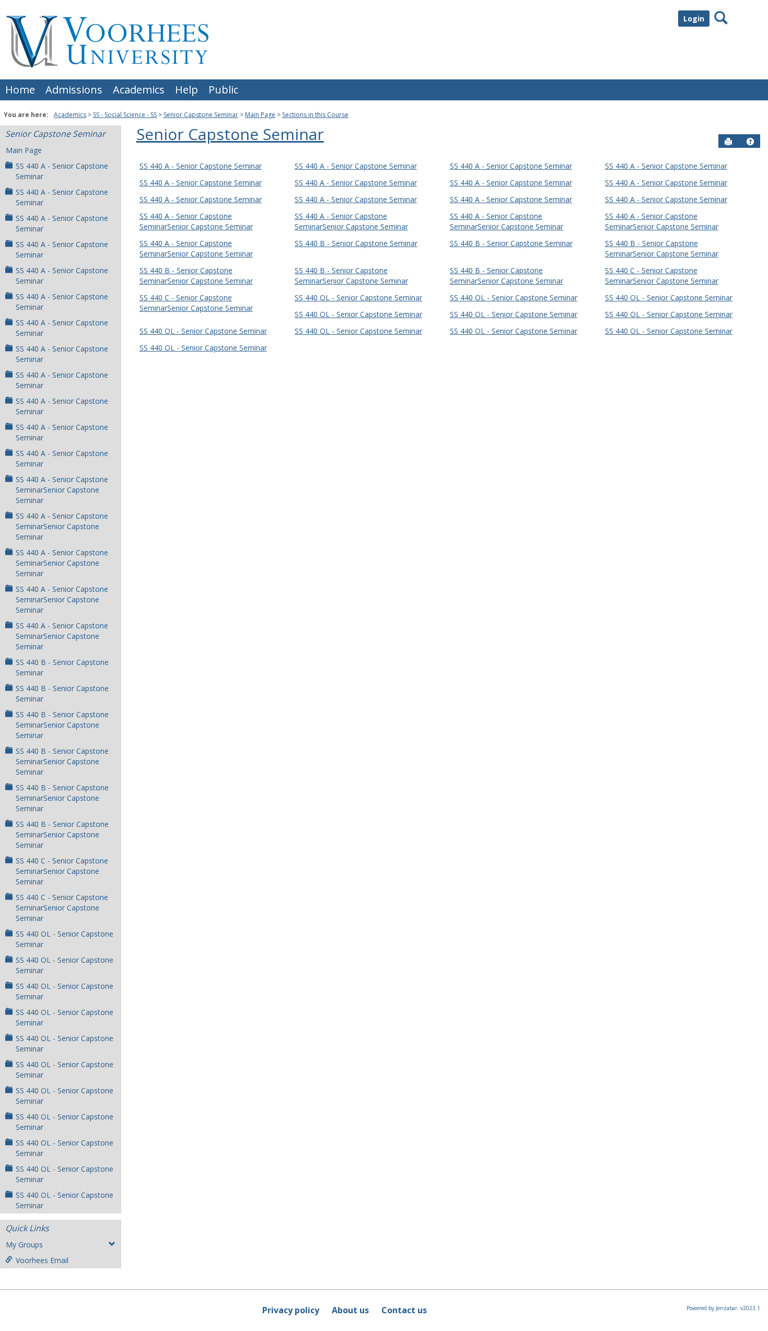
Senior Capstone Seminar (201, 114)
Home (20, 90)
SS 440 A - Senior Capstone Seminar (62, 171)
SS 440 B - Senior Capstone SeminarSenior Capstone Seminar (62, 724)
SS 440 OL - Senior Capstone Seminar (64, 939)
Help (186, 90)
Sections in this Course (315, 114)
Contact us (404, 1310)
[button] (750, 141)
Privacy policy (290, 1310)
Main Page (260, 114)
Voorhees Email (42, 1260)
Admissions (73, 90)
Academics (139, 90)
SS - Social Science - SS (125, 114)
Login (693, 19)
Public (223, 90)
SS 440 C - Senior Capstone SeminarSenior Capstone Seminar (62, 871)
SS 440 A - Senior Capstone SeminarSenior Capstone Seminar (62, 489)
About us (350, 1310)
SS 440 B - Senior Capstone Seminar (62, 667)
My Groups (24, 1245)
